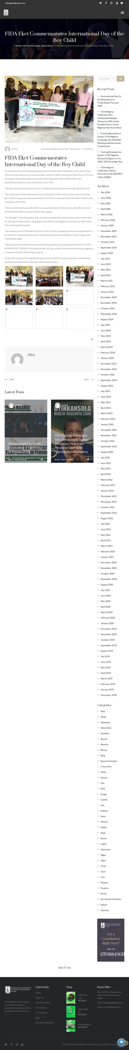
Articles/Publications (45, 1022)
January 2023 (107, 424)
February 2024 (108, 352)
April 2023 (106, 407)
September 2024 (109, 313)
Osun (103, 871)
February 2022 (108, 485)
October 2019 (107, 639)
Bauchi (104, 739)
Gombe (104, 799)
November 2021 (109, 501)
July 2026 (105, 192)
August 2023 (107, 385)
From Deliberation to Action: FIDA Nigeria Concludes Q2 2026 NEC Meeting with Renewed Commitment (109, 140)
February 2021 (108, 551)
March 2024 (106, 347)
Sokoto (104, 904)
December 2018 (109, 695)
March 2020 (106, 612)
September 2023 (109, 380)
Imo (102, 805)
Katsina (104, 821)
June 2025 (106, 264)
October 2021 (107, 507)
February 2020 (108, 617)
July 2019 (105, 656)
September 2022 (109, 446)
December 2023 (109, 363)
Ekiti (103, 788)
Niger (103, 855)
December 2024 (109, 297)
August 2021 (107, 518)
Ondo (103, 866)
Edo (102, 783)
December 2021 (109, 496)
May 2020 (105, 601)
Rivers (104, 893)
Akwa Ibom (47, 45)
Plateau (104, 882)
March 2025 (106, 280)
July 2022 (105, 457)
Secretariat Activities (111, 899)
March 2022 (106, 479)
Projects (105, 888)
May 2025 (105, 269)
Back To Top (65, 967)
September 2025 (109, 247)
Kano (103, 816)
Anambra (105, 733)
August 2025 (107, 253)
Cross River (106, 766)
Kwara (104, 838)
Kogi (103, 832)
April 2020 (106, 606)
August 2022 (107, 452)
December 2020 (109, 562)
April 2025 (106, 275)
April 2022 (106, 474)
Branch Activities (31, 45)
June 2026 (106, 197)
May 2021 (105, 534)
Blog (10, 460)
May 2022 (105, 468)
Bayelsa (104, 744)
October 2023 (107, 374)
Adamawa (105, 722)
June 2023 (106, 396)
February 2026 (108, 220)
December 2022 (109, 429)
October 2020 (107, 573)
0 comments (87, 149)
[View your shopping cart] (121, 3)
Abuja (103, 716)
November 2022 (109, 435)
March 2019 (106, 678)
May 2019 (105, 667)
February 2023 (108, 418)
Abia (103, 711)
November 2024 (109, 302)
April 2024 (106, 341)
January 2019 (107, 689)
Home (19, 45)
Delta (103, 772)
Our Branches (41, 1012)
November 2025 (109, 236)
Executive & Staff (43, 1002)
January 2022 (107, 490)
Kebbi (103, 827)
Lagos (103, 843)
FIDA (16, 149)
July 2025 (105, 258)
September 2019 (109, 645)
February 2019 (108, 684)
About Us (40, 997)
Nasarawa (105, 849)
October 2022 (107, 441)
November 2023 (109, 369)
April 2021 (106, 540)
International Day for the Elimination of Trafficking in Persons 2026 (25, 417)
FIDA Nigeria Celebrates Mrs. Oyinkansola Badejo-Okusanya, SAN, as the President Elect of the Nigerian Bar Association (72, 421)
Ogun (103, 860)
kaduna (104, 810)
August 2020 (107, 584)
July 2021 (105, 523)
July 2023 (105, 391)
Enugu (104, 794)
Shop (38, 1017)
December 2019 (109, 628)
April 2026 (106, 208)
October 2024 (107, 308)
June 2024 (106, 330)
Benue (104, 750)
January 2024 (107, 358)
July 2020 (105, 590)
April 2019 (106, 673)
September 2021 (109, 512)
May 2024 (105, 335)
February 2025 (108, 286)
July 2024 (105, 324)
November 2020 (109, 568)
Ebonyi (104, 777)
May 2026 (105, 203)
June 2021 (106, 529)
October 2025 (107, 242)
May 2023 (105, 402)
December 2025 (109, 231)
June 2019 (106, 662)
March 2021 (106, 545)
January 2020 (107, 623)
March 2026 (106, 214)
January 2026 (107, 225)
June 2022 (106, 463)
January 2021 (107, 557)
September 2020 (109, 579)
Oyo (103, 877)
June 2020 (106, 595)
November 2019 (109, 634)
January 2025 (107, 291)
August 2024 (107, 319)
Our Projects (41, 1007)
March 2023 (106, 413)
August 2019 (107, 650)
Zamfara (105, 910)
